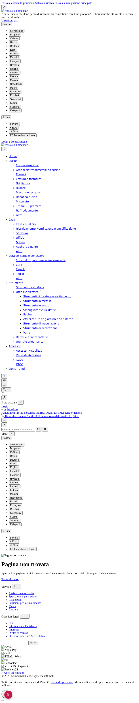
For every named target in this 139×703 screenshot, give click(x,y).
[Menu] (4, 380)
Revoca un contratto (12, 672)
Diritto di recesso (18, 632)
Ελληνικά (15, 110)
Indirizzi (41, 412)
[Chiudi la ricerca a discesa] (45, 429)
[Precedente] (4, 149)
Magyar (14, 80)
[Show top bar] (4, 420)
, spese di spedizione (61, 682)
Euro (13, 127)
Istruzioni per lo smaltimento (25, 602)
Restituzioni (15, 599)
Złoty (14, 131)
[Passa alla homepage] (14, 10)
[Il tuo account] (4, 398)
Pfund (14, 124)
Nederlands (16, 84)
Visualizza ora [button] (9, 20)
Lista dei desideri (64, 412)
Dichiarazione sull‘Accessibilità (27, 636)
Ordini (50, 412)
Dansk (13, 42)
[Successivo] (4, 376)
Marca (12, 606)
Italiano (14, 68)
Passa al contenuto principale (18, 3)
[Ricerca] (6, 389)
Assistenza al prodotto (21, 593)
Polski (13, 87)
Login (5, 141)
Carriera (13, 609)
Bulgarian (15, 34)
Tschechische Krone (22, 135)
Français (14, 61)
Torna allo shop (10, 579)
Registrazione (19, 141)
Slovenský (15, 99)
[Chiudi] (2, 700)
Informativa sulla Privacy (23, 626)
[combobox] (18, 429)
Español (14, 57)
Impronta (14, 629)
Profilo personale (26, 412)
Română (14, 95)
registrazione (11, 409)
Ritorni (78, 412)
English (14, 53)
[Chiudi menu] (21, 402)
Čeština (14, 38)
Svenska (14, 106)
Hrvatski (14, 65)
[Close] (4, 424)
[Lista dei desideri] (2, 393)
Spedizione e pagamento (23, 596)
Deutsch (14, 46)
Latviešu (14, 72)
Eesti (13, 49)
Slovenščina (16, 30)
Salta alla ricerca (44, 3)
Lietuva (14, 76)
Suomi (13, 103)
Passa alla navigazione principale (73, 3)
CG (11, 623)
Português (15, 91)
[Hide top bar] (4, 7)
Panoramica (8, 412)
